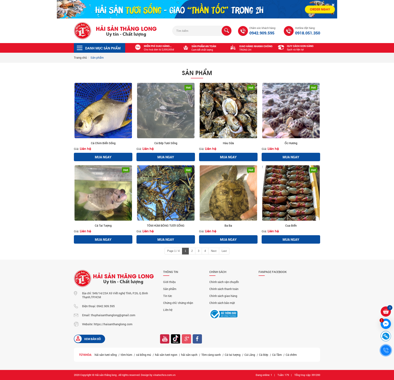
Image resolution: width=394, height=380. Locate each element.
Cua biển (291, 225)
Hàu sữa (228, 143)
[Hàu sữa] (228, 110)
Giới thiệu (169, 282)
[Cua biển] (291, 193)
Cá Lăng (249, 355)
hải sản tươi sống (106, 355)
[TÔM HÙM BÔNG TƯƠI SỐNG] (165, 193)
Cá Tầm (277, 355)
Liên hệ (85, 148)
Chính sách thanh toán (223, 289)
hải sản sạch (189, 355)
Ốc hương (291, 143)
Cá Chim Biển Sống (103, 143)
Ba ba (228, 225)
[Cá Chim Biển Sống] (103, 110)
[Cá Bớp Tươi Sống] (165, 110)
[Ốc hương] (291, 110)
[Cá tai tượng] (103, 193)
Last (224, 250)
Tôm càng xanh (211, 355)
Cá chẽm (291, 355)
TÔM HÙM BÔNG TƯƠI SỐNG (165, 225)
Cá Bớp (263, 355)
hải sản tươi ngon (166, 355)
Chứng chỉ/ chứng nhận (178, 303)
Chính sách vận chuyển (224, 282)
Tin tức (167, 296)
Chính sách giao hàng (223, 296)
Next (213, 250)
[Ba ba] (228, 193)
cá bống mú (143, 355)
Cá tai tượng (103, 225)
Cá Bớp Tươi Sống (165, 143)
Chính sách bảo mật (222, 303)
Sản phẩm (169, 289)
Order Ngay (320, 9)
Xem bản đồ (92, 339)
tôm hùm (126, 355)
